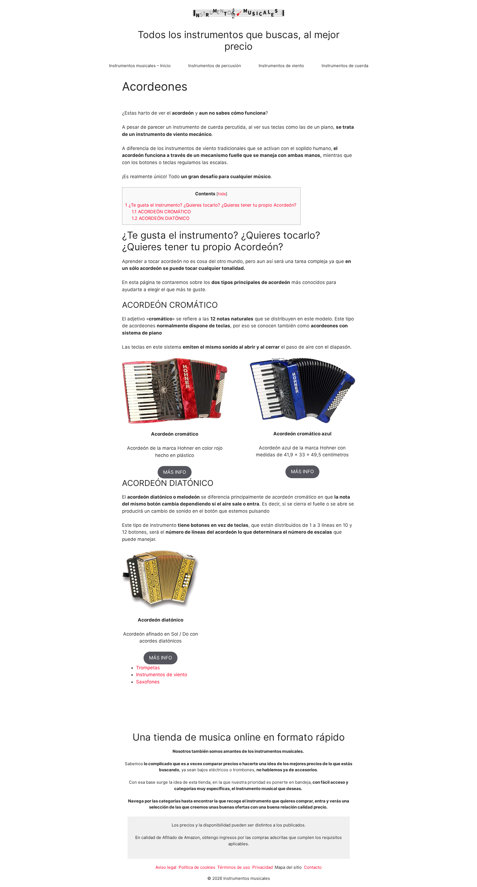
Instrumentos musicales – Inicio (140, 65)
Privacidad (262, 867)
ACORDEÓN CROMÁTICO (161, 211)
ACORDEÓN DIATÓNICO (160, 218)
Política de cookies (197, 867)
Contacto (313, 867)
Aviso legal (165, 867)
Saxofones (148, 682)
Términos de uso (233, 867)
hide (222, 193)
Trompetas (148, 667)
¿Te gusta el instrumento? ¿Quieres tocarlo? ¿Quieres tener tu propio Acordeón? (211, 205)
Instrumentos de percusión (214, 65)
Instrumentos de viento (281, 65)
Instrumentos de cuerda (345, 65)
